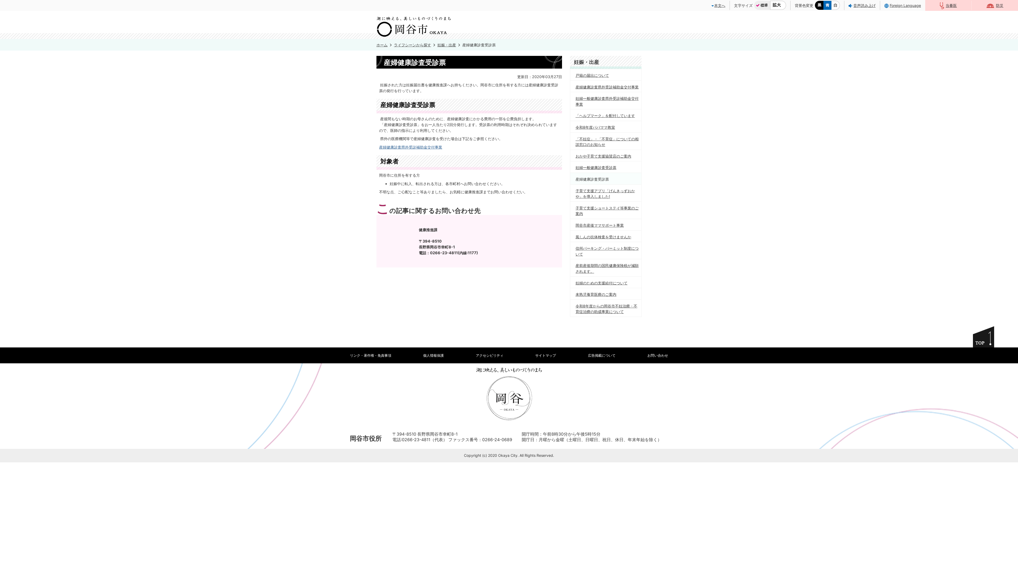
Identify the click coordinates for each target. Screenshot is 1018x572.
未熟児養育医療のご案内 (596, 294)
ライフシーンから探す (412, 45)
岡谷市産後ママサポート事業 (600, 225)
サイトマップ (545, 355)
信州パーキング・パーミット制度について (607, 251)
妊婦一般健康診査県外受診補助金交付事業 (607, 101)
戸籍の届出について (592, 75)
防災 (999, 5)
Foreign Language (905, 5)
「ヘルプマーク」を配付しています (605, 115)
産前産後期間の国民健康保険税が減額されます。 (607, 268)
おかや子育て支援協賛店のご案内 (603, 156)
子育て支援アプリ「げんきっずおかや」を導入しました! (605, 194)
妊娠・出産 (446, 45)
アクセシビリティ (489, 355)
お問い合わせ (657, 355)
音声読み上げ (864, 5)
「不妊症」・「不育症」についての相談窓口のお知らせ (607, 142)
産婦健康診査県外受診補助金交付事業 (410, 147)
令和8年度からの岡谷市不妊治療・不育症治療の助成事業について (606, 309)
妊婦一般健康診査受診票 (596, 167)
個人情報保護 (433, 355)
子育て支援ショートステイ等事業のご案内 (607, 211)
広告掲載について (602, 355)
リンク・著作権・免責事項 (370, 355)
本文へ (719, 5)
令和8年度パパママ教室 (595, 127)
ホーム (382, 45)
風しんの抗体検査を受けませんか (603, 237)
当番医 (951, 5)
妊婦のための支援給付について (602, 283)
